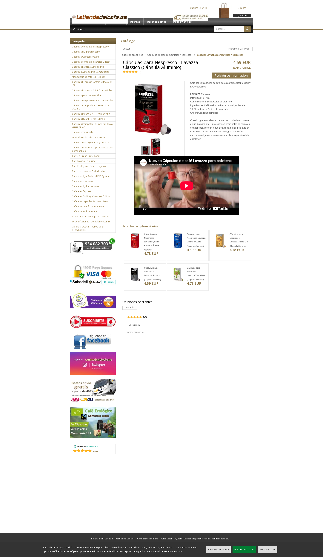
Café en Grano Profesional (86, 156)
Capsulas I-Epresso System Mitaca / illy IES (92, 83)
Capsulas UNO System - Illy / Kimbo (90, 142)
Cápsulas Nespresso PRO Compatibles (92, 100)
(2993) (96, 450)
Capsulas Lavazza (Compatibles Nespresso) (220, 54)
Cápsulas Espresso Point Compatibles (92, 90)
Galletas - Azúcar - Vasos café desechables (87, 228)
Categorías (79, 41)
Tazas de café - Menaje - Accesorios (91, 216)
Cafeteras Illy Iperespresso (86, 186)
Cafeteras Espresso (82, 191)
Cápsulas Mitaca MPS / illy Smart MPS (91, 114)
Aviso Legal (166, 538)
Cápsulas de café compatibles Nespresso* (170, 54)
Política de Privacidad (102, 538)
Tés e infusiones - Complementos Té (91, 221)
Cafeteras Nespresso (83, 181)
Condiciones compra (147, 538)
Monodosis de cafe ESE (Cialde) (88, 77)
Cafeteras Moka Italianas (85, 211)
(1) (140, 72)
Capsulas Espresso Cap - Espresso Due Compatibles (92, 149)
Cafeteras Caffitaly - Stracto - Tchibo (91, 196)
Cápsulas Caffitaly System (85, 56)
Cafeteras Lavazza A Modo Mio (88, 171)
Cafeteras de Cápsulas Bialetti (88, 206)
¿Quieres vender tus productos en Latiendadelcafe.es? (202, 538)
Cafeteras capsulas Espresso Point (90, 201)
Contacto (79, 29)
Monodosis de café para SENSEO (89, 137)
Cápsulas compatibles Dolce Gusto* (91, 61)
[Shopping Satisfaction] (86, 447)
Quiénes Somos (156, 21)
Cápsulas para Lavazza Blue (86, 95)
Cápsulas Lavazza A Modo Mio (88, 66)
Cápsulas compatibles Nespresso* (90, 46)
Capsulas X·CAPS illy (82, 132)
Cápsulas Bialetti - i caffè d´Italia (88, 119)
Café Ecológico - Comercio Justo (89, 166)
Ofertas (135, 21)
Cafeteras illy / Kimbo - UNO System (91, 176)
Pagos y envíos (182, 21)
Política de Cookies (125, 538)
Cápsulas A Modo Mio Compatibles (90, 71)
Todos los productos (132, 54)
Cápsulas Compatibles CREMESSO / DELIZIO (90, 107)
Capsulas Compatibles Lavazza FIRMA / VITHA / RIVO (92, 125)
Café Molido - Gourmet (84, 161)
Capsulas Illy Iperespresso (86, 51)
